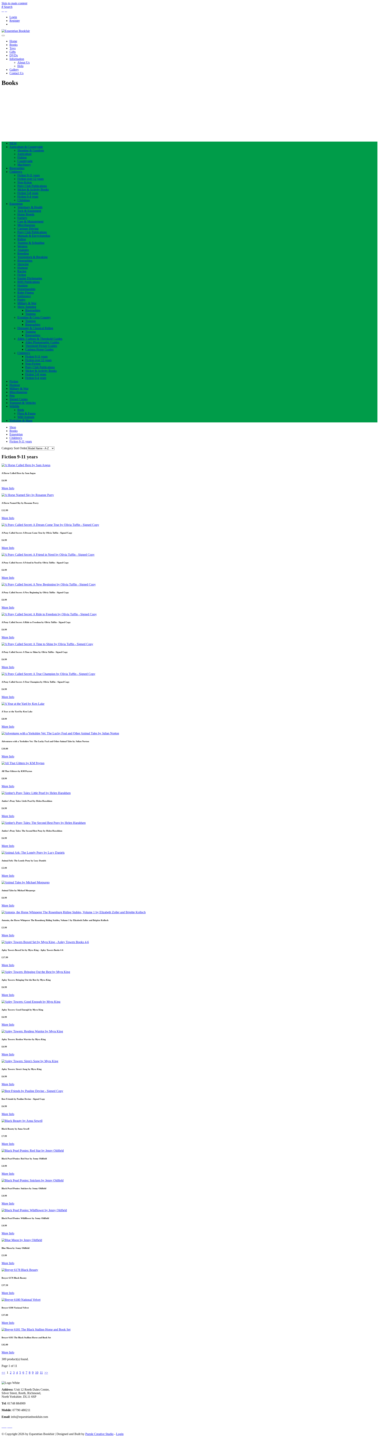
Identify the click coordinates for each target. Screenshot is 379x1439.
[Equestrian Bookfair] (16, 31)
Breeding (23, 253)
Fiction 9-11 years (28, 175)
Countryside (25, 161)
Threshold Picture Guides (41, 346)
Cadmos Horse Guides (39, 349)
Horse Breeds (25, 214)
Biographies (16, 168)
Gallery (14, 69)
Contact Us (16, 73)
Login (13, 17)
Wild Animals (25, 417)
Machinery (24, 164)
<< (3, 1372)
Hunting (22, 285)
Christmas (23, 200)
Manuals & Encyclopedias (33, 235)
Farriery (22, 218)
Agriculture (24, 154)
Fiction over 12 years (30, 178)
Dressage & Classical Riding (35, 328)
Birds (20, 410)
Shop (12, 427)
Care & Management (30, 221)
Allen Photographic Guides (42, 342)
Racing (21, 271)
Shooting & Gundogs (30, 150)
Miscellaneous (26, 225)
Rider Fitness (25, 292)
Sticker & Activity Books (33, 189)
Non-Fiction (32, 363)
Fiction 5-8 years (27, 193)
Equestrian (16, 203)
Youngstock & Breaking (32, 257)
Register (14, 20)
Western (22, 246)
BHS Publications (28, 282)
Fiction (21, 274)
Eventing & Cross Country (34, 317)
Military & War (26, 303)
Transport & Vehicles (22, 402)
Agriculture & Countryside (26, 147)
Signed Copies (18, 399)
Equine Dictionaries (29, 278)
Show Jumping (26, 306)
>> (46, 1372)
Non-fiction (24, 182)
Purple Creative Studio (99, 1434)
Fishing (22, 157)
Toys (12, 48)
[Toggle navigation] (3, 35)
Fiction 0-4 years (27, 196)
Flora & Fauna (26, 413)
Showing (23, 264)
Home (13, 41)
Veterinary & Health (29, 207)
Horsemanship (26, 289)
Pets (12, 395)
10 (36, 1372)
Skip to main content (14, 3)
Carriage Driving (27, 228)
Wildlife (14, 406)
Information (16, 59)
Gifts (12, 52)
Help (20, 66)
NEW (13, 143)
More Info (8, 488)
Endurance (24, 296)
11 (41, 1372)
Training (30, 314)
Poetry (21, 299)
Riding (21, 239)
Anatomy (23, 250)
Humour (22, 267)
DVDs (13, 55)
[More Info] (26, 465)
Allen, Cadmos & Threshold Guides (39, 338)
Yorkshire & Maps (20, 420)
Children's (15, 171)
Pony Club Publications (32, 186)
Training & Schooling (30, 242)
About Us (23, 62)
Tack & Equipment (29, 210)
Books (13, 44)
